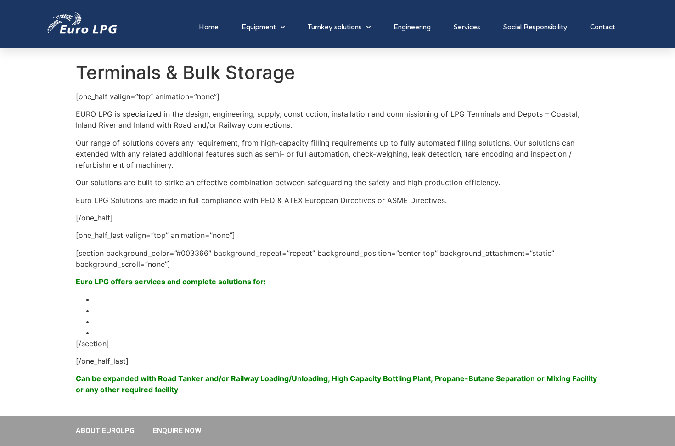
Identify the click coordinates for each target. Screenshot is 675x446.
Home (209, 27)
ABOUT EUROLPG (105, 430)
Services (467, 27)
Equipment (259, 27)
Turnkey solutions (335, 27)
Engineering (412, 27)
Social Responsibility (535, 27)
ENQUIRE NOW (177, 430)
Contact (602, 27)
